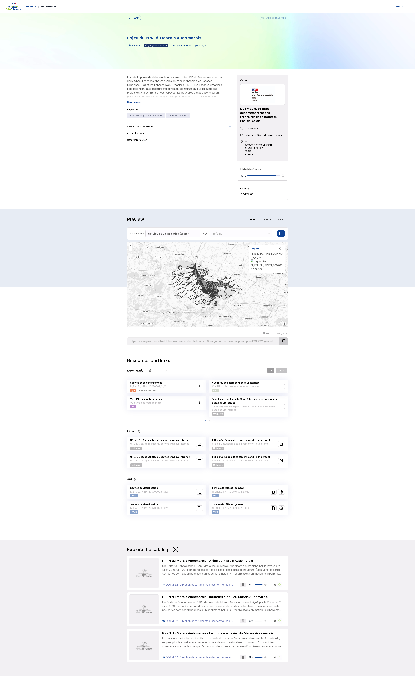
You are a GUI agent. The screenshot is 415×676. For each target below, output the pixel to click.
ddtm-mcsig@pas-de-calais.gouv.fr (263, 135)
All (271, 370)
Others (281, 370)
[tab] (237, 219)
